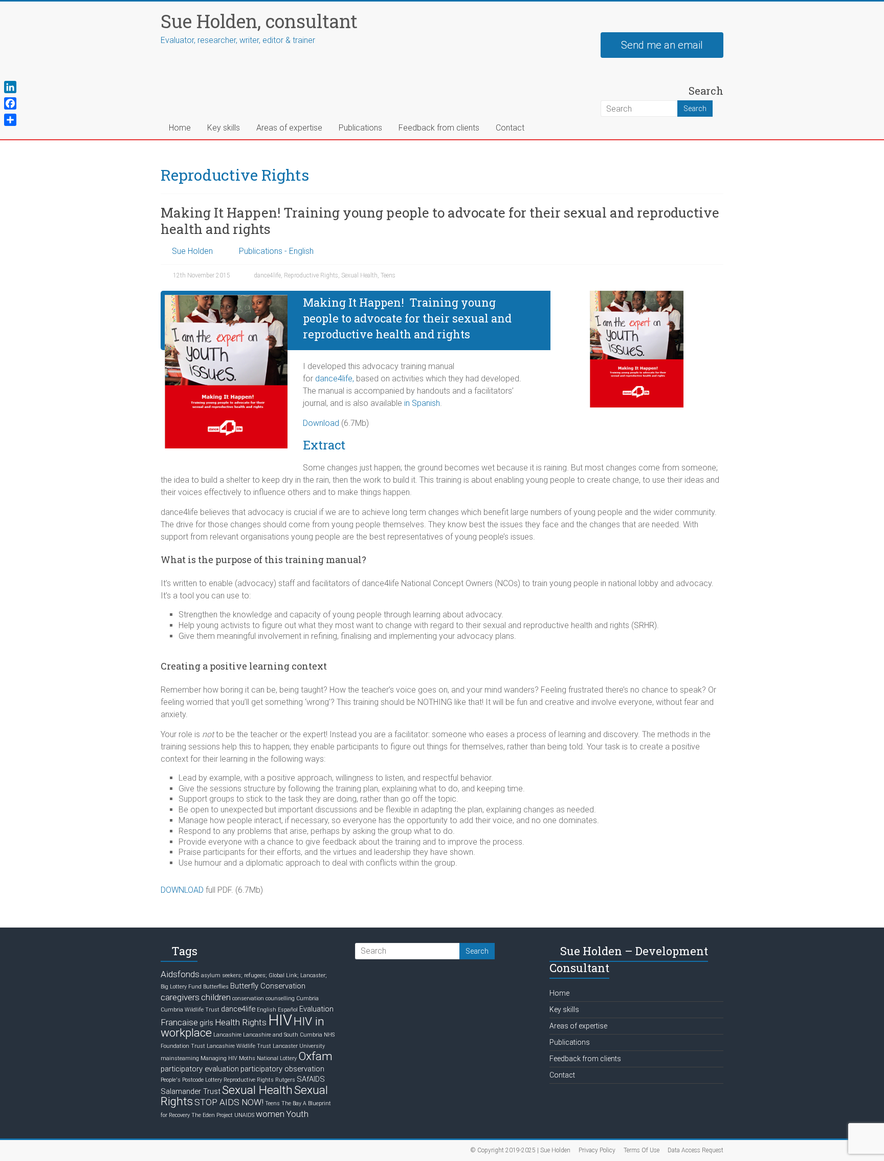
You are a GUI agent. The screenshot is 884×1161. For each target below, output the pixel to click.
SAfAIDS (311, 1079)
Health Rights (241, 1022)
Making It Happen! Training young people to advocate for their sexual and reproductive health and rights (440, 221)
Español (288, 1009)
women (270, 1114)
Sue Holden (192, 251)
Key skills (223, 128)
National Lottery (277, 1058)
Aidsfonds (180, 974)
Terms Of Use (641, 1150)
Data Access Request (695, 1150)
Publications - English (276, 251)
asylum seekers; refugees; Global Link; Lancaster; (264, 975)
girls (206, 1022)
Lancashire (227, 1034)
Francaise (179, 1022)
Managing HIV (219, 1058)
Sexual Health (359, 275)
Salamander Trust (190, 1091)
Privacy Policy (597, 1150)
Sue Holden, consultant (259, 21)
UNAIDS (244, 1115)
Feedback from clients (439, 128)
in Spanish (422, 403)
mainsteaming (180, 1058)
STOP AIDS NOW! (228, 1102)
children (216, 997)
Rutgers (285, 1080)
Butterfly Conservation (267, 986)
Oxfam (315, 1056)
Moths (247, 1058)
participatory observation (282, 1068)
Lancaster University (299, 1046)
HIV (280, 1020)
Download (321, 423)
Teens (388, 275)
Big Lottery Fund (181, 986)
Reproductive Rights (311, 275)
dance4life (267, 275)
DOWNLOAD (182, 890)
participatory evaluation (200, 1068)
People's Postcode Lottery (191, 1080)
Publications (360, 128)
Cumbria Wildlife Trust (190, 1009)
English (266, 1009)
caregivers (180, 997)
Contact (510, 128)
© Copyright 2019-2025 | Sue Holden (520, 1150)
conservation (248, 998)
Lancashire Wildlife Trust (239, 1046)
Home (180, 128)
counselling (280, 998)
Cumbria (307, 998)
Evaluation (316, 1009)
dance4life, (334, 378)
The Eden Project (212, 1115)
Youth (297, 1114)
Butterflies (216, 986)
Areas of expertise (289, 128)
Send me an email (662, 45)
